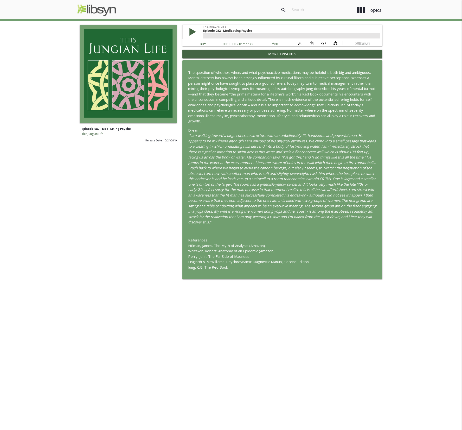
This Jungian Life (92, 134)
